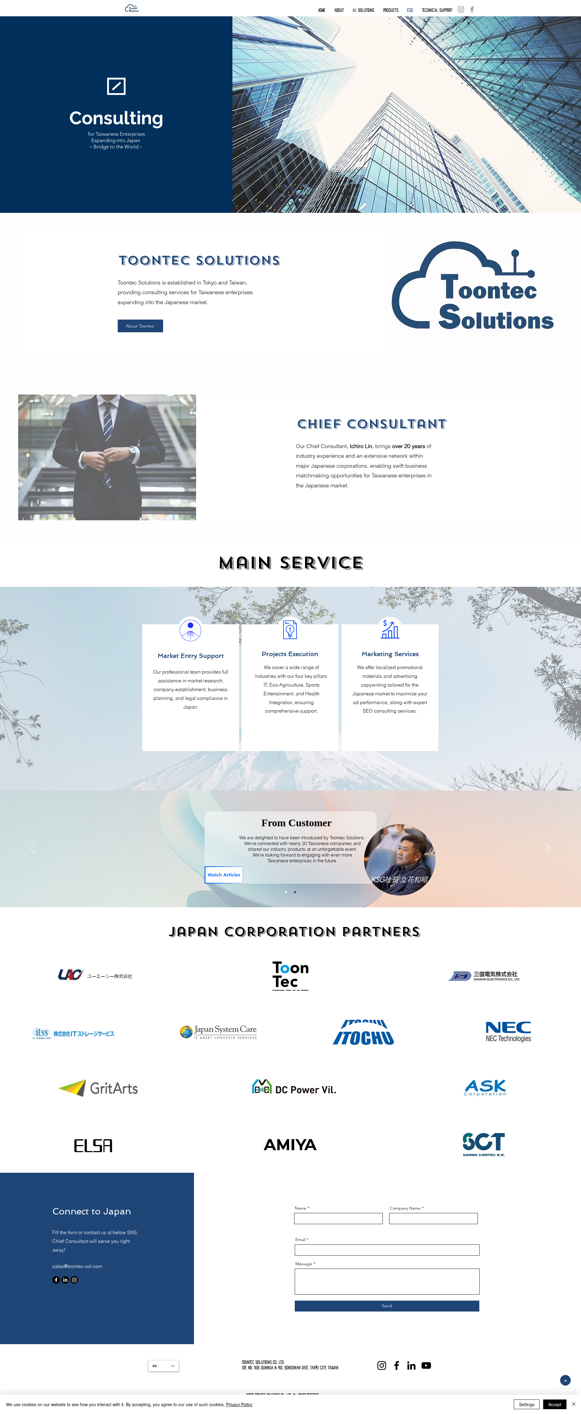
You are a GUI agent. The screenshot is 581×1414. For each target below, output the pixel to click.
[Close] (573, 1404)
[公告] (286, 892)
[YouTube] (426, 1365)
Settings (526, 1404)
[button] (339, 8)
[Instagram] (461, 9)
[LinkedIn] (65, 1280)
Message (303, 1264)
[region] (399, 867)
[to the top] (565, 1380)
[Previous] (33, 849)
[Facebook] (472, 9)
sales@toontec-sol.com (77, 1266)
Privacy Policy (239, 1404)
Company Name (405, 1208)
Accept (554, 1404)
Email (300, 1239)
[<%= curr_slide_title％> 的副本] (295, 892)
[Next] (548, 849)
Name (300, 1208)
